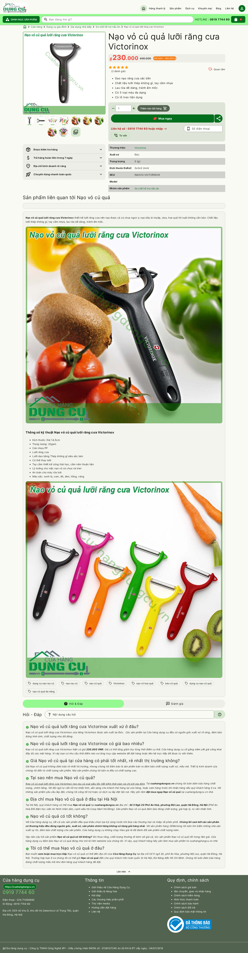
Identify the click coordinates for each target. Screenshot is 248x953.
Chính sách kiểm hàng (187, 895)
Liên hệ (229, 8)
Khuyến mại (205, 8)
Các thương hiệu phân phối (108, 899)
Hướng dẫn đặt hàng (104, 907)
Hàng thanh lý (157, 8)
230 (119, 57)
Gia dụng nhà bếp (81, 26)
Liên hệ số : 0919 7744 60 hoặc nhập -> (139, 128)
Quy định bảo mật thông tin (190, 911)
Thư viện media (101, 903)
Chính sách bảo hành (186, 903)
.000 (132, 58)
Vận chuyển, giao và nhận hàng (192, 891)
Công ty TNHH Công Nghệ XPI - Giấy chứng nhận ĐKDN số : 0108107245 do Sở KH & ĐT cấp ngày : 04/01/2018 (96, 948)
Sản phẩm (175, 8)
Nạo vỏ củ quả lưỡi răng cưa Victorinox (144, 26)
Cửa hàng (36, 26)
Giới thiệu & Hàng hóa (104, 891)
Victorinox (140, 147)
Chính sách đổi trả (184, 907)
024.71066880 (26, 899)
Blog (218, 8)
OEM (172, 826)
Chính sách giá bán (185, 887)
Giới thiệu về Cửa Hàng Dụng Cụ (111, 887)
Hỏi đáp (96, 895)
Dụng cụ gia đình (56, 26)
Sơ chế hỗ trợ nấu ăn (108, 26)
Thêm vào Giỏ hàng (153, 108)
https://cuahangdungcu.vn (20, 886)
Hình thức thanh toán (186, 899)
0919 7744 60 (22, 903)
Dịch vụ (189, 8)
